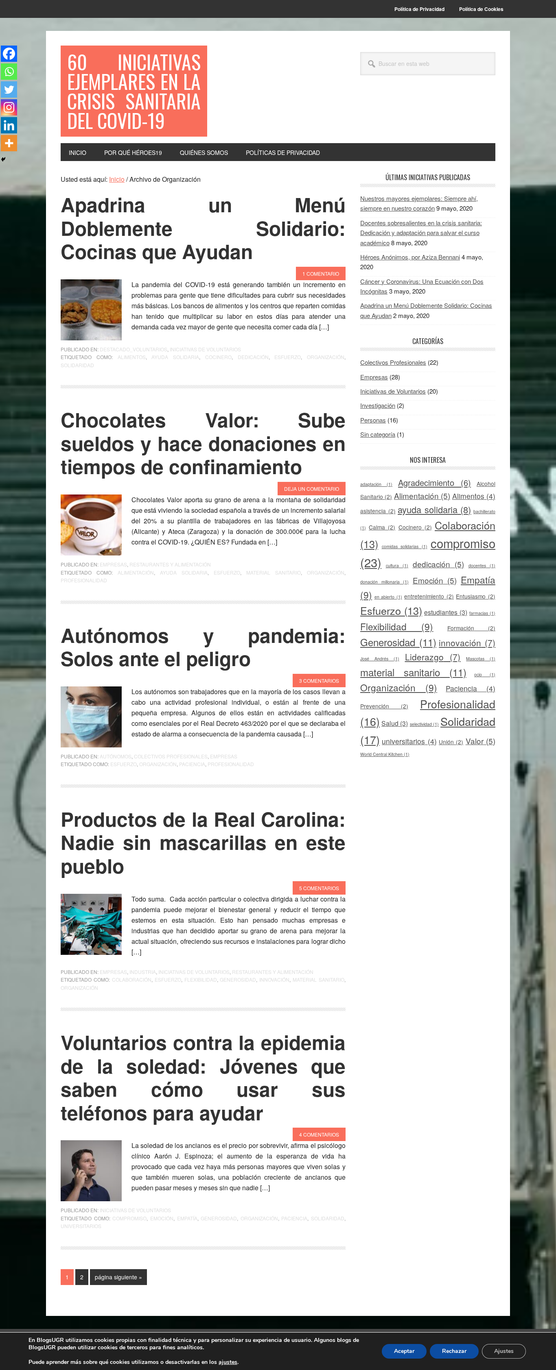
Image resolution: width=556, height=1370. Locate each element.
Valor (480, 740)
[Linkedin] (9, 125)
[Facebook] (9, 54)
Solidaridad (77, 365)
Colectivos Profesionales (171, 756)
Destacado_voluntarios (133, 349)
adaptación (376, 484)
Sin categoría (377, 434)
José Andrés (379, 659)
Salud (394, 723)
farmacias (482, 613)
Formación (471, 628)
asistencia (378, 511)
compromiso (129, 1218)
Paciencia (192, 763)
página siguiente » (118, 1278)
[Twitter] (9, 89)
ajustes (228, 1362)
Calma (382, 527)
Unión (451, 742)
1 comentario (320, 273)
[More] (9, 143)
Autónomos (115, 756)
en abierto (388, 597)
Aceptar (404, 1351)
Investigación (377, 405)
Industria (142, 971)
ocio (484, 674)
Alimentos (132, 356)
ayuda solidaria (175, 356)
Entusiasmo (475, 596)
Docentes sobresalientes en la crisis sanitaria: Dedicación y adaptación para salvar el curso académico (421, 232)
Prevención (384, 706)
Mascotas (480, 659)
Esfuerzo (287, 356)
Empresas (113, 564)
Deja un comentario (311, 488)
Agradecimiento (434, 482)
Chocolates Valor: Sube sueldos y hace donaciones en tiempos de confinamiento (203, 442)
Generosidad (238, 979)
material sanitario (273, 572)
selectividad (424, 724)
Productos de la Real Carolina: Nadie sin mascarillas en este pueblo (203, 842)
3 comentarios (319, 680)
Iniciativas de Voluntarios (205, 349)
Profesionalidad (84, 580)
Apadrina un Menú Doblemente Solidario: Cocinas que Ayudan (203, 227)
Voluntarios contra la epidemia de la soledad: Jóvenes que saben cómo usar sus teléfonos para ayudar (203, 1077)
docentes (482, 565)
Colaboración (131, 979)
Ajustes (504, 1351)
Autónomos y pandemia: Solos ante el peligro (203, 647)
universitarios (81, 1225)
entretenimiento (429, 596)
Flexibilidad (200, 979)
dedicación (253, 356)
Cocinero (218, 356)
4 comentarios (319, 1134)
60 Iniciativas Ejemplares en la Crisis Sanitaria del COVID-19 (134, 91)
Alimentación (136, 572)
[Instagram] (9, 107)
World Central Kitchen (384, 754)
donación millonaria (384, 582)
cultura (397, 565)
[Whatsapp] (9, 71)
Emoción (161, 1218)
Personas (373, 420)
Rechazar (454, 1351)
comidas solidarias (404, 546)
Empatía (187, 1218)
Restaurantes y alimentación (170, 564)
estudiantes (445, 612)
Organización (325, 356)
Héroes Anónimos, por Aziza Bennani (410, 257)
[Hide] (3, 159)
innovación (274, 979)
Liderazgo (433, 657)
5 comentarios (319, 887)
